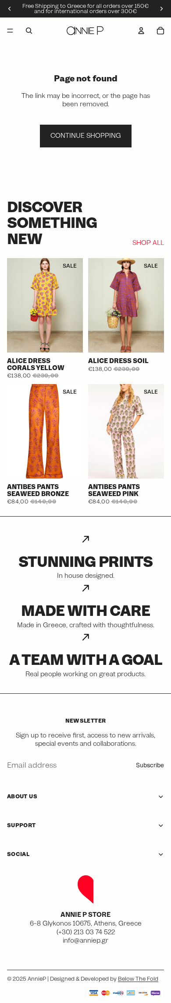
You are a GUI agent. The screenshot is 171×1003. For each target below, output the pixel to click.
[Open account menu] (141, 30)
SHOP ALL (148, 243)
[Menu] (10, 31)
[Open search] (29, 30)
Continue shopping (85, 135)
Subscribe (150, 765)
